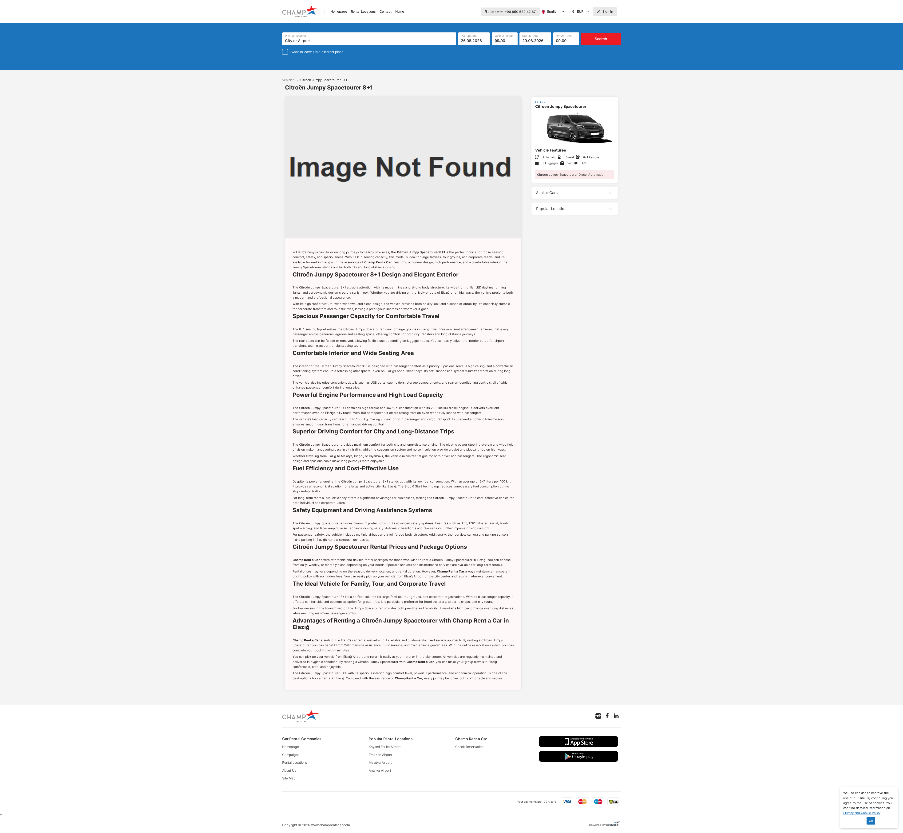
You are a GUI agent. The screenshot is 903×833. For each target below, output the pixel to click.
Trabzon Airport (380, 755)
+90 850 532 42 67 (513, 12)
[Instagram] (598, 716)
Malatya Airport (380, 762)
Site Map (289, 778)
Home (399, 11)
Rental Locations (363, 11)
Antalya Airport (380, 770)
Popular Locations (552, 208)
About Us (289, 770)
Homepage (338, 11)
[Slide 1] (403, 232)
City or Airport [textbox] (298, 40)
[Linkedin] (616, 716)
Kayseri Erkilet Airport (385, 747)
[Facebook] (607, 716)
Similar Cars (547, 192)
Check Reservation (469, 747)
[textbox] (554, 11)
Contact (386, 11)
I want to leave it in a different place (316, 52)
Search (601, 38)
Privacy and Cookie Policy (861, 813)
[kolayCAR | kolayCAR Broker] (604, 824)
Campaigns (290, 755)
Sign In (607, 11)
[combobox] (554, 11)
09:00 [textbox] (500, 40)
